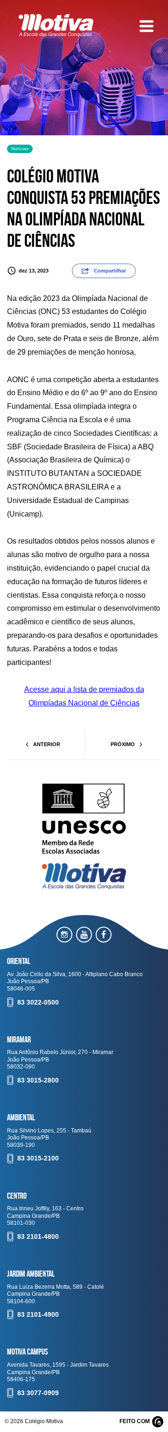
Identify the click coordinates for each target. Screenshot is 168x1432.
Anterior (46, 744)
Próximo (123, 744)
